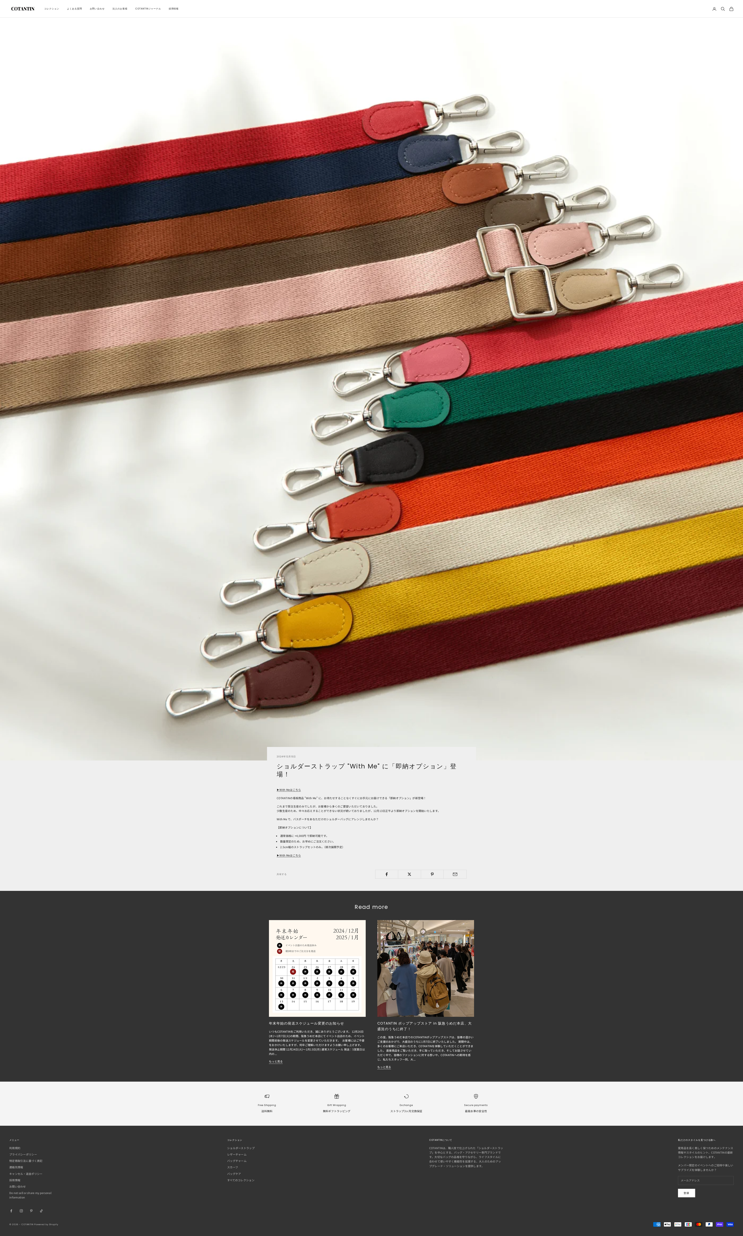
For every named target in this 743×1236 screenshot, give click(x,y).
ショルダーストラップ (241, 1148)
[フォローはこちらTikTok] (41, 1211)
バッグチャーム (237, 1161)
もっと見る (276, 1061)
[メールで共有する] (455, 874)
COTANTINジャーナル (148, 8)
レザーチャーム (237, 1154)
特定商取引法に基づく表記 (25, 1161)
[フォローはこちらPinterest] (31, 1211)
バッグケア (234, 1174)
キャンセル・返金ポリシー (25, 1174)
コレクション (51, 8)
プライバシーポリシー (23, 1154)
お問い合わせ (97, 8)
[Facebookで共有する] (386, 874)
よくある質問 (74, 8)
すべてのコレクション (240, 1180)
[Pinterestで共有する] (432, 874)
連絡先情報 (16, 1167)
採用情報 (174, 8)
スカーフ (232, 1167)
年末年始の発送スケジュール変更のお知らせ (306, 1023)
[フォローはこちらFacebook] (11, 1211)
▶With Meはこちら (289, 790)
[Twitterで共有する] (409, 874)
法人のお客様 (120, 8)
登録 (687, 1193)
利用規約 (14, 1148)
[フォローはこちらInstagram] (21, 1211)
